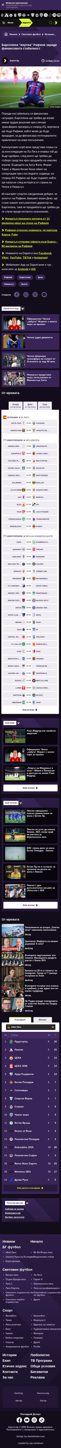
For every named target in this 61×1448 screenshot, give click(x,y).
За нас (8, 1377)
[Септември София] (28, 15)
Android (23, 269)
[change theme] (55, 23)
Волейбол (11, 1315)
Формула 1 (39, 1320)
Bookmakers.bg (13, 1213)
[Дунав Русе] (50, 15)
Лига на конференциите (30, 536)
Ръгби (37, 1346)
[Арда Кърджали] (19, 15)
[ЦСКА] (11, 15)
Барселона (25, 277)
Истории (10, 1355)
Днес (30, 405)
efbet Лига (11, 1252)
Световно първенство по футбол (19, 1293)
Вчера (15, 405)
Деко (40, 277)
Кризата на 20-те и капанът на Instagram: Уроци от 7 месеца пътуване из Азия (41, 973)
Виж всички (28, 710)
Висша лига (12, 1275)
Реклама (37, 1377)
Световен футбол (31, 34)
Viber (5, 257)
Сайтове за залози (14, 1209)
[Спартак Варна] (32, 15)
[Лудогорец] (2, 15)
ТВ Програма (41, 1360)
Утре (44, 405)
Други (37, 1299)
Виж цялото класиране (28, 1188)
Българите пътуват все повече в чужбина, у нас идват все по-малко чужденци (42, 988)
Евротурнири (13, 1261)
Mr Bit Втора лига (43, 1252)
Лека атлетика (13, 1324)
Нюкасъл (9, 284)
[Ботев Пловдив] (24, 15)
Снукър (10, 1342)
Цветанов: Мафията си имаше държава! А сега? (41, 942)
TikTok (27, 257)
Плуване (38, 1337)
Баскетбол (39, 1315)
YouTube (15, 257)
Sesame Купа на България (20, 1256)
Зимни (9, 1333)
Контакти (10, 1372)
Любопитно (40, 1355)
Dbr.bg (43, 1401)
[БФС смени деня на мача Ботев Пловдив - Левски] (30, 853)
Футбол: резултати (14, 1217)
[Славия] (37, 15)
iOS (33, 269)
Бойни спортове (14, 1337)
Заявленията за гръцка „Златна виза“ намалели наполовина (42, 928)
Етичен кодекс (15, 1366)
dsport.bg (14, 60)
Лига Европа (23, 440)
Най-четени (11, 803)
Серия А (38, 1279)
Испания (49, 34)
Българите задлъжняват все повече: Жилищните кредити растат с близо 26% (40, 958)
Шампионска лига (43, 1283)
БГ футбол (12, 1247)
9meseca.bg (43, 1393)
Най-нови (9, 723)
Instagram (40, 257)
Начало (13, 34)
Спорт (8, 1310)
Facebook (45, 253)
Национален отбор (44, 1256)
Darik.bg (19, 1393)
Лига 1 (9, 1283)
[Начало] (6, 34)
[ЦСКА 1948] (15, 15)
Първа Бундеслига (16, 1279)
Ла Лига (18, 417)
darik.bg (29, 948)
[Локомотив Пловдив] (54, 15)
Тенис (9, 1320)
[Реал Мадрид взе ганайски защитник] (30, 736)
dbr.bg (28, 934)
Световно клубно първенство (15, 1300)
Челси (24, 284)
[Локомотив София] (59, 15)
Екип (7, 1360)
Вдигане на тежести (44, 1324)
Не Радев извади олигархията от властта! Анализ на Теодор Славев (41, 1003)
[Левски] (6, 15)
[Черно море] (41, 15)
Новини (9, 1241)
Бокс (8, 1329)
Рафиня (8, 277)
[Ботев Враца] (46, 15)
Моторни (38, 1333)
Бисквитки (39, 1372)
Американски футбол (17, 1346)
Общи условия (42, 1366)
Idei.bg (19, 1401)
